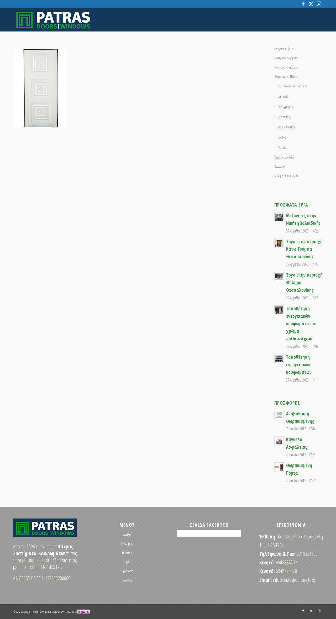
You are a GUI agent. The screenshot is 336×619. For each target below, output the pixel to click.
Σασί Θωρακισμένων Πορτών (292, 86)
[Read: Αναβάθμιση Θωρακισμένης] (279, 415)
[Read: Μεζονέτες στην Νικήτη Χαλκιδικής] (279, 217)
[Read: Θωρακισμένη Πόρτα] (279, 467)
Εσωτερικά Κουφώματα (286, 67)
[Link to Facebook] (303, 4)
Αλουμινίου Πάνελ (287, 127)
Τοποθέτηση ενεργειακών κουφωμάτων (299, 364)
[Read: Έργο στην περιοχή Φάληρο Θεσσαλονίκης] (279, 276)
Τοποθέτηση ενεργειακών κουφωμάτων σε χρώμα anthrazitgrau (301, 323)
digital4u (83, 611)
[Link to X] (311, 4)
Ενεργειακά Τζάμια (283, 48)
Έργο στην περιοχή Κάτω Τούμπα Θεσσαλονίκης (304, 249)
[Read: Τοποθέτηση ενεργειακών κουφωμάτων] (279, 358)
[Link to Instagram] (319, 4)
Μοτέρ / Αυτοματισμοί (286, 175)
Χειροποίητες (284, 116)
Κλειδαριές (279, 166)
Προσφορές (127, 571)
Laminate (282, 96)
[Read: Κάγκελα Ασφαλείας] (279, 441)
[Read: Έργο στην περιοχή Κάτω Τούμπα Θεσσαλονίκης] (279, 243)
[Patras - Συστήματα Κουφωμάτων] (53, 19)
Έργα (127, 561)
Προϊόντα (127, 552)
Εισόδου (281, 137)
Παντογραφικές (285, 106)
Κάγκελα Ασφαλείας (284, 157)
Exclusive (282, 147)
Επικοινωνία (126, 580)
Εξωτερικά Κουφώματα (285, 58)
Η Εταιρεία (127, 543)
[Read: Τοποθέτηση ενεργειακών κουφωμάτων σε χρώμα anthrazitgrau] (279, 310)
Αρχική (127, 534)
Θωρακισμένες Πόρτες (285, 76)
